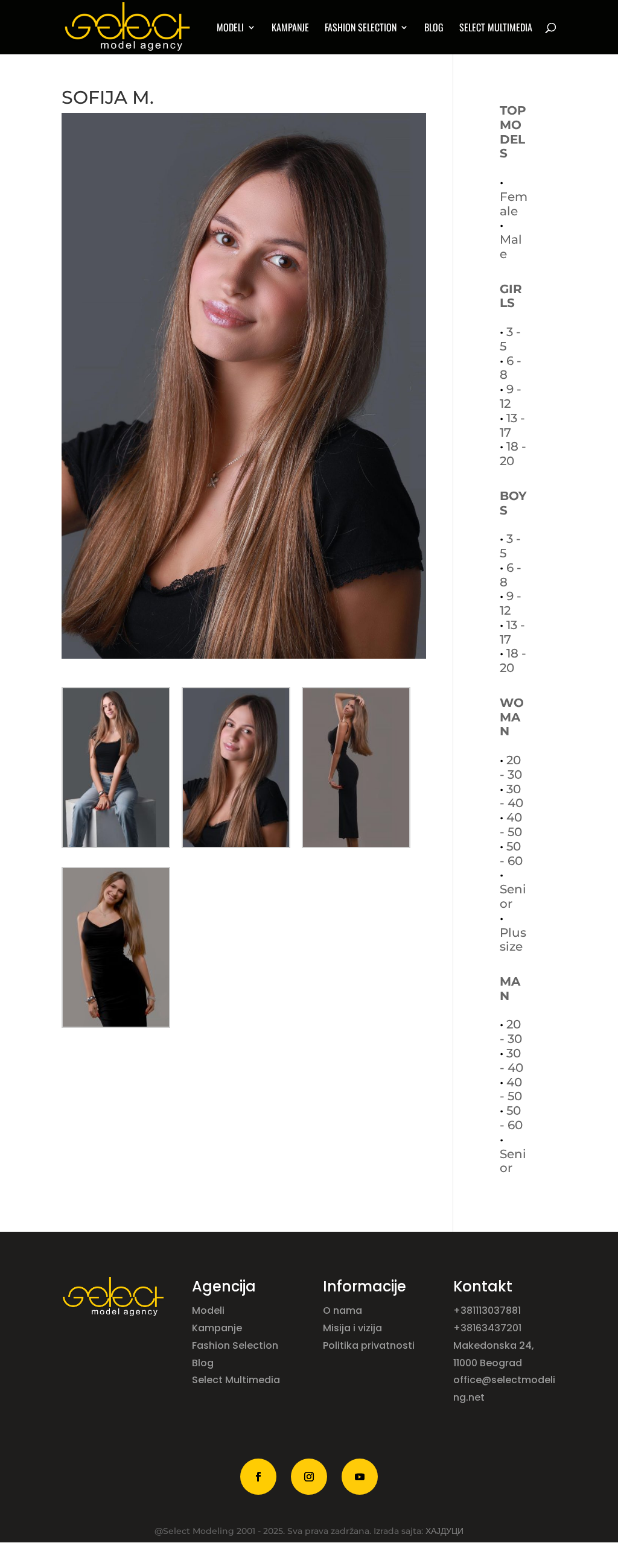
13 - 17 (512, 425)
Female (513, 203)
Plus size (513, 939)
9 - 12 (510, 396)
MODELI (230, 28)
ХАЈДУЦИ (444, 1531)
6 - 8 (510, 367)
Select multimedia (495, 28)
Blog (434, 28)
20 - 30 (511, 767)
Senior (513, 896)
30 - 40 (511, 796)
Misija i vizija (353, 1328)
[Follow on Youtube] (360, 1477)
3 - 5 (510, 339)
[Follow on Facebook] (258, 1477)
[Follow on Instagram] (309, 1477)
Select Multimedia (236, 1380)
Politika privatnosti (369, 1345)
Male (511, 246)
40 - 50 (511, 824)
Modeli (209, 1310)
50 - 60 (511, 853)
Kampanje (290, 28)
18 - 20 (513, 453)
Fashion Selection (361, 28)
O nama (344, 1310)
